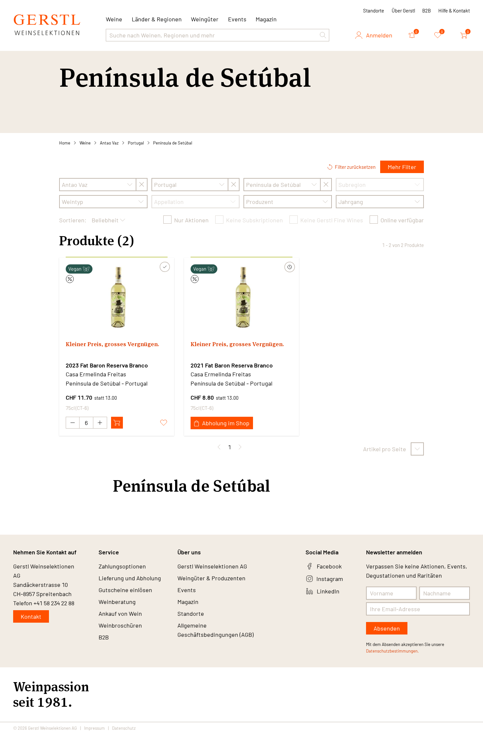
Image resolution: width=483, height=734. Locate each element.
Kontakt (31, 616)
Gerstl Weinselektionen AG (212, 566)
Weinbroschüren (120, 625)
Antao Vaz (109, 142)
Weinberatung (117, 601)
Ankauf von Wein (120, 613)
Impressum (94, 728)
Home (64, 142)
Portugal (136, 142)
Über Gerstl (403, 10)
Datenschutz (124, 728)
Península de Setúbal (172, 142)
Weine (85, 142)
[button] (323, 35)
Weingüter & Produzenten (211, 578)
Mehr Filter (402, 166)
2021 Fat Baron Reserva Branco (232, 365)
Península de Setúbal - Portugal (107, 383)
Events (237, 19)
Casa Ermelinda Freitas (96, 374)
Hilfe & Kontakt (454, 10)
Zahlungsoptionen (122, 566)
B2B (426, 10)
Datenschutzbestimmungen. (392, 651)
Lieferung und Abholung (130, 578)
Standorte (373, 10)
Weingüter (204, 19)
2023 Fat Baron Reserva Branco (107, 365)
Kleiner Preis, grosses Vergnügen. (112, 344)
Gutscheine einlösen (125, 589)
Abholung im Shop (225, 423)
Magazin (266, 19)
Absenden (387, 628)
